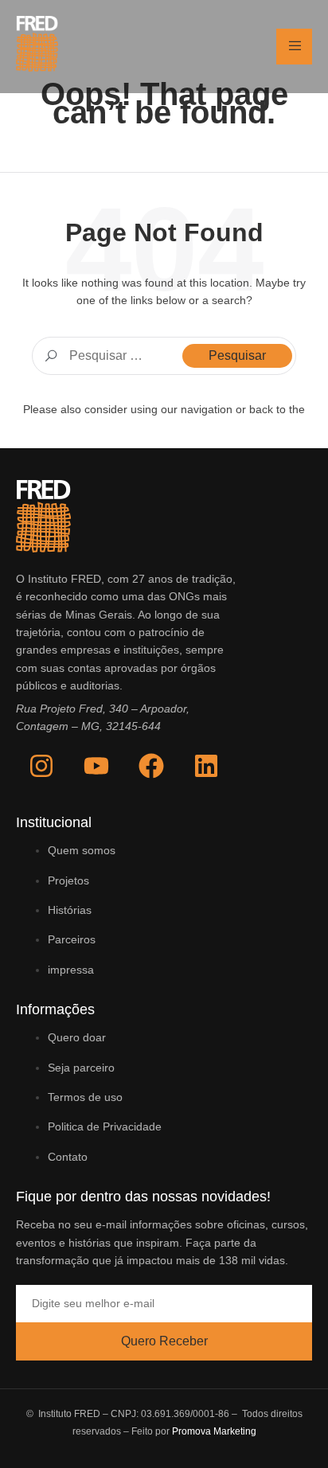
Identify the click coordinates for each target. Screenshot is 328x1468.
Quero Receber (164, 1341)
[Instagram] (41, 765)
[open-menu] (294, 46)
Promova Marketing (214, 1431)
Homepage (164, 428)
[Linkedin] (206, 765)
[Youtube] (96, 765)
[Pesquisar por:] (164, 356)
